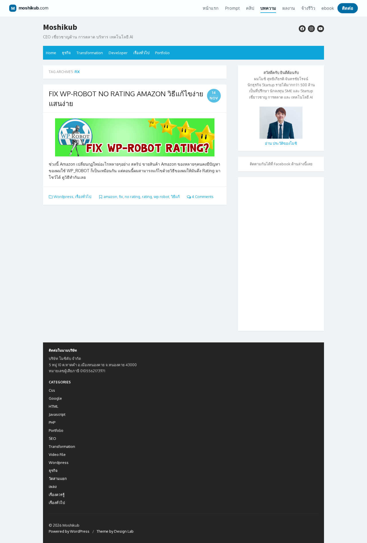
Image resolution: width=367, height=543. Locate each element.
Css (52, 390)
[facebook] (302, 28)
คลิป (250, 8)
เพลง (52, 486)
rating (147, 196)
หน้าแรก (210, 8)
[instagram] (311, 28)
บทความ (268, 8)
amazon (110, 196)
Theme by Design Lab (115, 531)
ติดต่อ (347, 8)
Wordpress (63, 196)
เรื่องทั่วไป (141, 52)
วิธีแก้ (175, 196)
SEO (52, 438)
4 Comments (202, 196)
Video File (57, 454)
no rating (132, 196)
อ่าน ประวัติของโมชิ (281, 143)
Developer (118, 52)
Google (55, 398)
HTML (53, 406)
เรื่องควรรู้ (57, 494)
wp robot (161, 196)
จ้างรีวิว (308, 8)
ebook (327, 8)
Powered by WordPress (69, 531)
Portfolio (162, 52)
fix (121, 196)
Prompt (232, 8)
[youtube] (320, 28)
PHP (52, 422)
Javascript (57, 414)
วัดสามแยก (58, 478)
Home (51, 52)
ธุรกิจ (66, 52)
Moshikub (60, 27)
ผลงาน (288, 8)
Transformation (90, 52)
